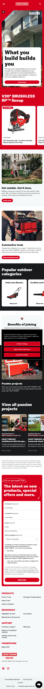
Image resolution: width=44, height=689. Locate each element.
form (6, 571)
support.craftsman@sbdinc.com (27, 571)
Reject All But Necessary (22, 349)
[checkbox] (5, 550)
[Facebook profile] (3, 668)
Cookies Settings (22, 344)
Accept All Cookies (22, 355)
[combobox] (22, 539)
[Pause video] (3, 12)
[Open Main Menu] (4, 4)
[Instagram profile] (8, 668)
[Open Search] (40, 4)
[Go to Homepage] (22, 4)
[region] (22, 127)
